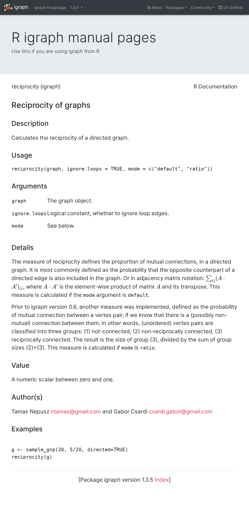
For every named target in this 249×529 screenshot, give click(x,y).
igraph (20, 7)
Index (162, 479)
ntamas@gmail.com (76, 411)
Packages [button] (175, 7)
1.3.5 (75, 7)
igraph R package (50, 7)
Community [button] (201, 7)
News (156, 7)
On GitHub (232, 7)
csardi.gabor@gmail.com (180, 411)
